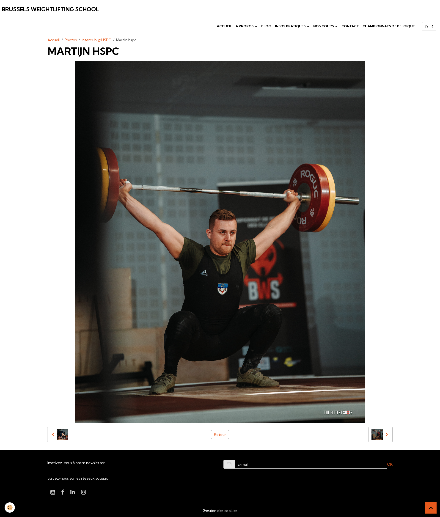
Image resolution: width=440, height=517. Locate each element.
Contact (350, 26)
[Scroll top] (431, 508)
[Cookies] (10, 507)
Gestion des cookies (220, 510)
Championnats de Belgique (389, 26)
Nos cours (324, 26)
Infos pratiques (290, 26)
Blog (266, 26)
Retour (220, 434)
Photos (71, 40)
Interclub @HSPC (96, 40)
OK (390, 464)
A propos (245, 26)
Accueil (224, 26)
